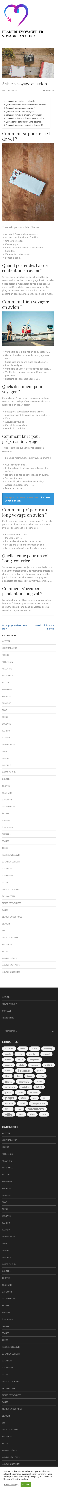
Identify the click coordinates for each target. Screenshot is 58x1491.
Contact (6, 1011)
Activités (7, 641)
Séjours (6, 924)
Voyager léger (9, 958)
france (24, 1070)
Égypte (5, 813)
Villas (5, 951)
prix (34, 1098)
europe (34, 1065)
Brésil (5, 717)
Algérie (5, 655)
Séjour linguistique (12, 917)
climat (8, 1060)
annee (22, 1048)
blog (4, 710)
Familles (6, 834)
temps (8, 1109)
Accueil (6, 997)
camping (48, 1049)
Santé (5, 910)
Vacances (7, 944)
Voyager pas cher (11, 965)
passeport (34, 1092)
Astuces (50, 90)
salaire (9, 1103)
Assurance (7, 676)
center (32, 1054)
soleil (22, 1103)
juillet (41, 1076)
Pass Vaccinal (9, 896)
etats (21, 1065)
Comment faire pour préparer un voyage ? (24, 115)
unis (19, 1109)
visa (32, 1114)
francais (8, 1070)
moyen (39, 1081)
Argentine (7, 669)
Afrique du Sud (9, 648)
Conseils (6, 765)
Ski (3, 931)
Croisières (7, 793)
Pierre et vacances (11, 903)
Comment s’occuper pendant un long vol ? (24, 125)
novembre (10, 1087)
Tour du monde (10, 937)
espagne (8, 1065)
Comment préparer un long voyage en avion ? (26, 118)
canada (8, 1054)
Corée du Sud (9, 772)
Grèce (5, 848)
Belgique (6, 703)
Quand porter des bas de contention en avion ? (26, 105)
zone (44, 1114)
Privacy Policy (9, 1004)
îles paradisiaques (11, 855)
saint (45, 1098)
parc (39, 1086)
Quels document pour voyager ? (20, 111)
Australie (7, 689)
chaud (46, 1054)
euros (48, 1065)
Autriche (6, 696)
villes (21, 1114)
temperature (38, 1103)
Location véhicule (11, 862)
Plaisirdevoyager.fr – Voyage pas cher (24, 33)
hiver (7, 1076)
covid (20, 1060)
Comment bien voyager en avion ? (20, 108)
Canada (6, 738)
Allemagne (7, 662)
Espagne (6, 820)
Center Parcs (8, 744)
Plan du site (8, 1018)
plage (23, 1098)
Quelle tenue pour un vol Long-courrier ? (24, 122)
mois (8, 1081)
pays (9, 1098)
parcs (8, 1092)
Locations (7, 869)
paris (20, 1092)
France (5, 841)
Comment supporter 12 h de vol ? (20, 101)
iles (18, 1076)
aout (34, 1048)
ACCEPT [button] (25, 1485)
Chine (4, 751)
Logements (7, 875)
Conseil (6, 758)
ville (8, 1114)
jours (29, 1076)
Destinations (8, 806)
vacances (36, 1109)
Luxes (5, 882)
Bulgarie (6, 724)
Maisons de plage (11, 889)
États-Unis (7, 827)
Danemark (7, 800)
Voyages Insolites (11, 972)
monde (24, 1081)
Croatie (6, 786)
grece (40, 1070)
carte (19, 1054)
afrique (9, 1048)
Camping (6, 731)
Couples (6, 779)
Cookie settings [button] (11, 1484)
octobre (25, 1087)
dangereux (34, 1060)
